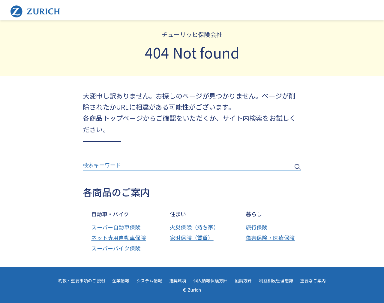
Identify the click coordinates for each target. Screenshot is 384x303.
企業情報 (120, 280)
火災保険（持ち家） (194, 227)
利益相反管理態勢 (276, 280)
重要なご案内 (313, 280)
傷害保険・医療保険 (270, 237)
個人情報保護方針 (211, 280)
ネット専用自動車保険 (118, 237)
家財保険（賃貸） (192, 237)
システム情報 (149, 280)
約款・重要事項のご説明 (81, 280)
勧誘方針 (243, 280)
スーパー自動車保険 (115, 227)
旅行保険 (257, 227)
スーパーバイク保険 (115, 248)
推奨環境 (177, 280)
